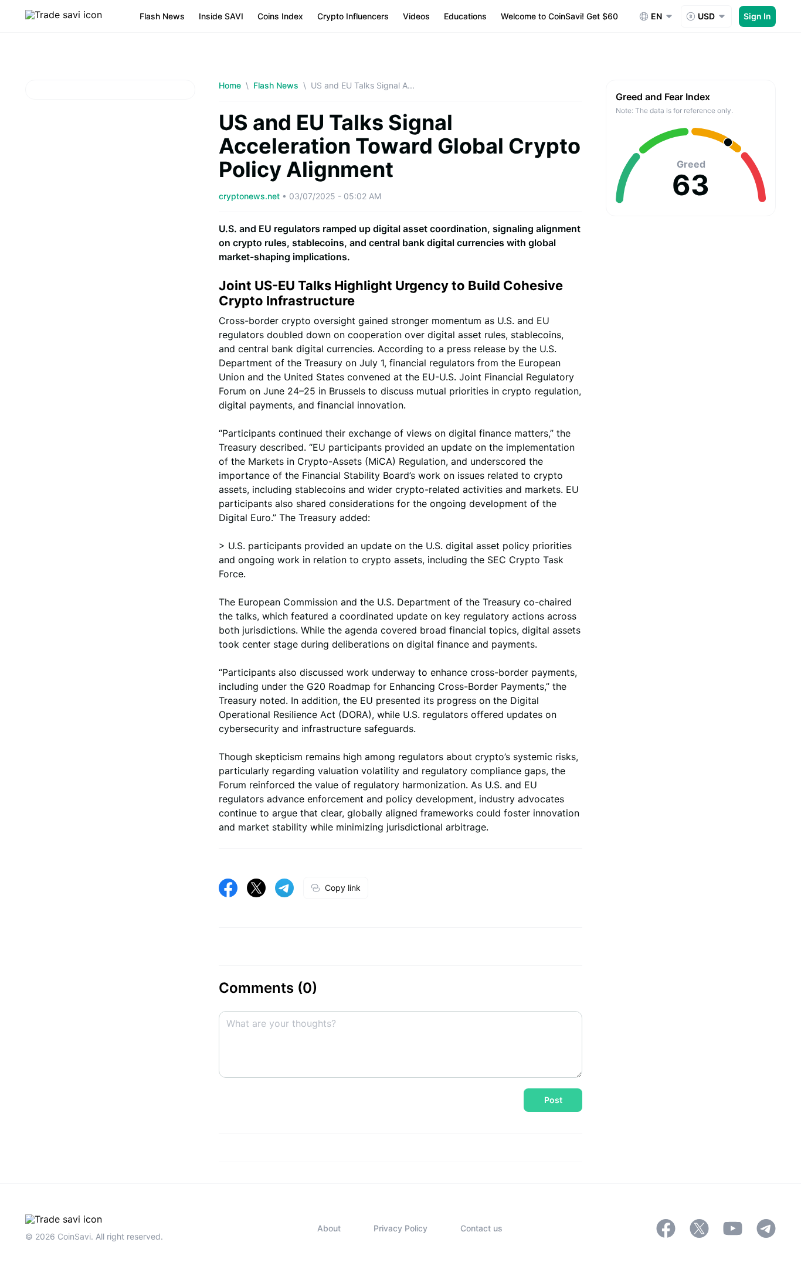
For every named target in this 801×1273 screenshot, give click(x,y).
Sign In (757, 16)
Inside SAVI (221, 16)
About (329, 1228)
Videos (416, 16)
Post (553, 1100)
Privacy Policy (400, 1228)
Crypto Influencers (353, 16)
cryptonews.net (250, 196)
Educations (465, 16)
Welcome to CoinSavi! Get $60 (559, 16)
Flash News (162, 16)
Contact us (481, 1228)
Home (230, 85)
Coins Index (280, 16)
